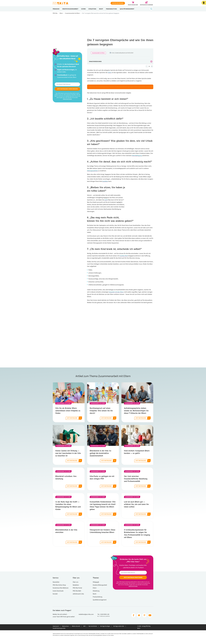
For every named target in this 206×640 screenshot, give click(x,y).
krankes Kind (124, 256)
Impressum (56, 626)
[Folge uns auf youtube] (150, 615)
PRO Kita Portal (77, 588)
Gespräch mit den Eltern (116, 292)
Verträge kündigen (105, 626)
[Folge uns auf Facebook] (133, 615)
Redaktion (76, 585)
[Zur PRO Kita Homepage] (60, 3)
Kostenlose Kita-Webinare (60, 588)
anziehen (105, 181)
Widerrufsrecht (76, 626)
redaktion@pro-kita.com (86, 614)
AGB (84, 626)
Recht (101, 9)
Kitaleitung (92, 9)
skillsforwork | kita (78, 594)
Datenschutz (65, 626)
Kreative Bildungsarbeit (70, 9)
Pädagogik (56, 9)
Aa (149, 66)
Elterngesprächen (92, 171)
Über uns (75, 582)
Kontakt (55, 594)
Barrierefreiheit (93, 626)
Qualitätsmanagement (127, 9)
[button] (203, 3)
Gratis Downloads (58, 591)
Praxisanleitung (111, 9)
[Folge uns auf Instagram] (139, 615)
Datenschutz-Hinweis (67, 99)
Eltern (83, 9)
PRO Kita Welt (77, 591)
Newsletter (56, 582)
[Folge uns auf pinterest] (144, 615)
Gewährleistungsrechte (59, 628)
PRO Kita (55, 13)
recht (106, 200)
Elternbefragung (137, 155)
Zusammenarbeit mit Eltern (72, 13)
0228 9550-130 (104, 614)
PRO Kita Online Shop (59, 585)
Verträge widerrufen (118, 626)
